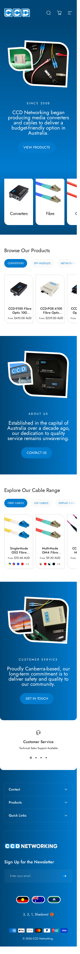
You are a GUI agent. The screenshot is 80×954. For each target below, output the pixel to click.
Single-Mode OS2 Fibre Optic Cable (19, 552)
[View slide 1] (30, 757)
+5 (27, 564)
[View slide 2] (35, 757)
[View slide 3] (41, 757)
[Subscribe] (65, 876)
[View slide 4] (46, 757)
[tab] (15, 263)
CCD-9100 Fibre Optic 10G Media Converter (19, 314)
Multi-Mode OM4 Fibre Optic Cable (50, 552)
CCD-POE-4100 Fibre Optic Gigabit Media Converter (51, 314)
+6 (58, 564)
